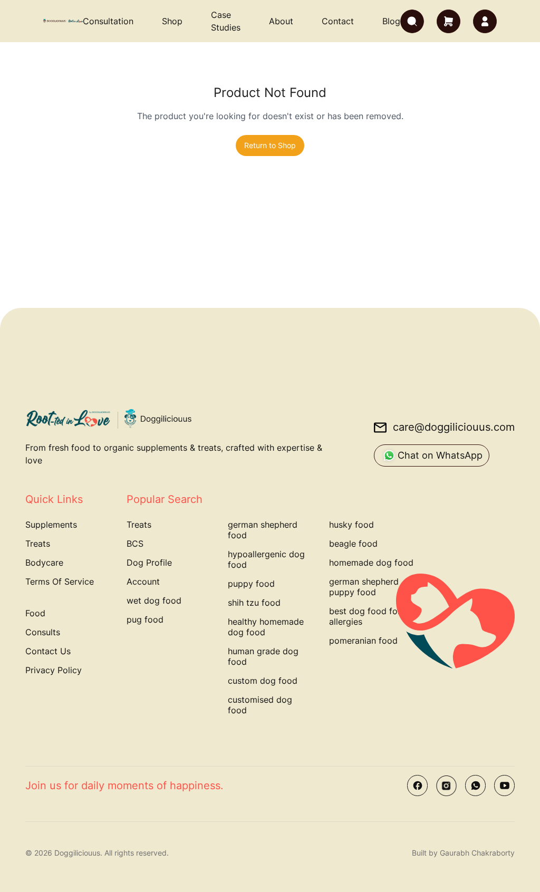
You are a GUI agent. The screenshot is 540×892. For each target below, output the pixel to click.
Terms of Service (59, 581)
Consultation (108, 21)
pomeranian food (363, 640)
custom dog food (262, 680)
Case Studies (225, 21)
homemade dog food (371, 562)
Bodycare (44, 562)
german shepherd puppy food (364, 586)
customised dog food (260, 704)
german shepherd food (262, 529)
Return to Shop (270, 145)
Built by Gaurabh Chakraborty (463, 852)
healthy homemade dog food (266, 626)
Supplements (51, 524)
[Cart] (448, 21)
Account (143, 581)
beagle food (353, 543)
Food (35, 613)
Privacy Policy (53, 670)
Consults (42, 632)
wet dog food (154, 600)
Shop (172, 21)
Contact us (48, 651)
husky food (351, 524)
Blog (391, 21)
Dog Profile (149, 562)
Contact (338, 21)
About (281, 21)
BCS (135, 543)
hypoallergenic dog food (266, 559)
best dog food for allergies (365, 616)
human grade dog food (263, 656)
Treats (37, 543)
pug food (145, 619)
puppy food (251, 583)
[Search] (412, 21)
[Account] (485, 21)
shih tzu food (254, 602)
